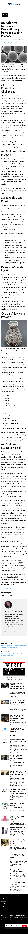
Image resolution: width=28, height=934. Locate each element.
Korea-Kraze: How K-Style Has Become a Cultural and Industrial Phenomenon (18, 772)
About (3, 898)
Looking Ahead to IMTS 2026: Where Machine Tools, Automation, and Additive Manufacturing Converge (17, 686)
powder (15, 42)
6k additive (6, 42)
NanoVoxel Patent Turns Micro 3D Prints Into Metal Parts (18, 741)
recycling (3, 44)
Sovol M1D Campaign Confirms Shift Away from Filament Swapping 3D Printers (18, 757)
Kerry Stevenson (7, 39)
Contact (3, 901)
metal (11, 42)
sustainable (9, 44)
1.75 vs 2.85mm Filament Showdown (17, 883)
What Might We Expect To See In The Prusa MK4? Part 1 (18, 856)
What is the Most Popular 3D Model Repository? (17, 790)
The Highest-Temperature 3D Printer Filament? (17, 871)
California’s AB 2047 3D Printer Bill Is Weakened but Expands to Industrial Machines (17, 703)
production (21, 42)
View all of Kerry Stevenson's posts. (13, 632)
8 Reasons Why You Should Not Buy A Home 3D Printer (18, 841)
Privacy (3, 903)
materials (3, 41)
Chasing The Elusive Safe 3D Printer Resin (17, 828)
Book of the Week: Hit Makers (17, 804)
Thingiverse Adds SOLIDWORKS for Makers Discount (18, 729)
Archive (3, 906)
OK (24, 926)
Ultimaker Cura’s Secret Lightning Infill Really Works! (17, 817)
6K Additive (4, 75)
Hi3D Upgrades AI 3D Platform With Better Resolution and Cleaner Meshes (17, 717)
